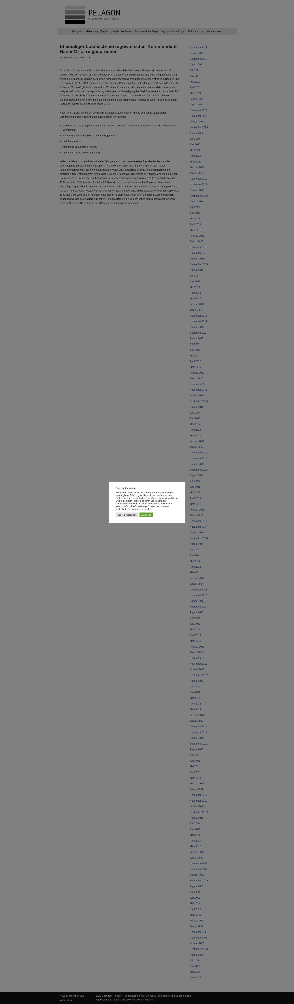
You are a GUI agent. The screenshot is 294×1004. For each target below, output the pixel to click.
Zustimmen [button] (146, 515)
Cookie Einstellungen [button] (126, 515)
